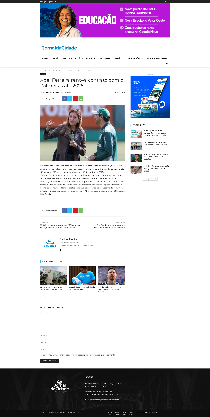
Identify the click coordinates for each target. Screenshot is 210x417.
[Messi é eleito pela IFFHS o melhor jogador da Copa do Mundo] (111, 275)
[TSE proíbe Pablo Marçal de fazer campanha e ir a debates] (136, 158)
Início (42, 71)
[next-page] (45, 297)
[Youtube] (168, 1)
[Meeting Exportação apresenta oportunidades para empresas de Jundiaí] (136, 134)
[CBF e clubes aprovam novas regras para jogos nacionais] (53, 275)
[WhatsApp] (81, 98)
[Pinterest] (75, 98)
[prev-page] (41, 297)
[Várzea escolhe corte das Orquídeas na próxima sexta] (136, 146)
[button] (167, 64)
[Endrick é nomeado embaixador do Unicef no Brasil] (82, 275)
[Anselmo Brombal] (41, 92)
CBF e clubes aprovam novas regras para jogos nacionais (52, 288)
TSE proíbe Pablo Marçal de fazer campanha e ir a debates (156, 156)
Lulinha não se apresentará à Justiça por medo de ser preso (156, 168)
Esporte (48, 71)
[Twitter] (69, 98)
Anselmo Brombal (52, 92)
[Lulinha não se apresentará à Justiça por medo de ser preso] (136, 170)
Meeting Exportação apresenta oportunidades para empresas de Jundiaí (155, 132)
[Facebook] (165, 1)
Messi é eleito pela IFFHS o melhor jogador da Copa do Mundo (109, 289)
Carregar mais (149, 179)
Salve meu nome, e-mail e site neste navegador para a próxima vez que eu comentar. (79, 355)
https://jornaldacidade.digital (69, 242)
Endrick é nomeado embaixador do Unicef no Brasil (82, 288)
